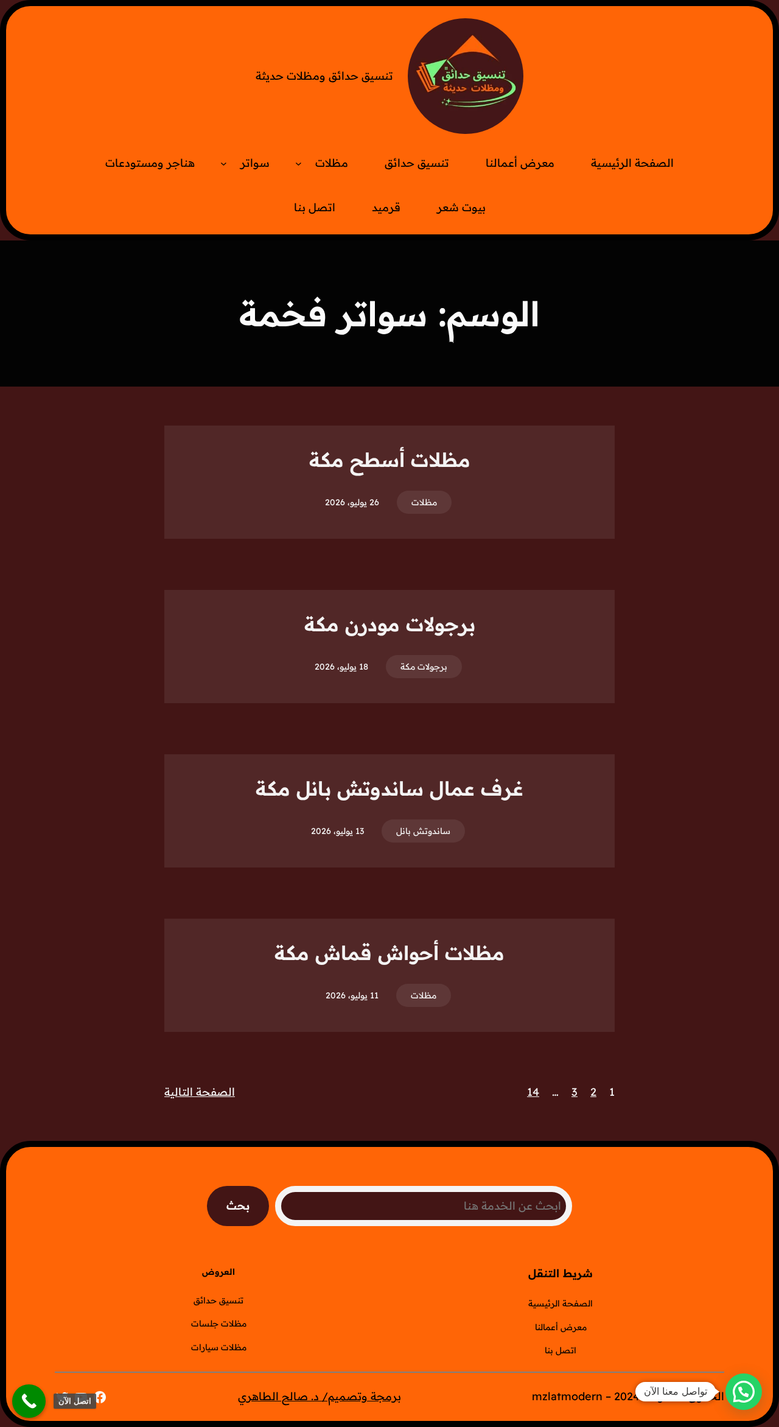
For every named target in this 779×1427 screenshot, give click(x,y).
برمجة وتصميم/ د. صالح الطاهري (319, 1396)
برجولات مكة (423, 666)
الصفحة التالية (199, 1092)
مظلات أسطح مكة (389, 459)
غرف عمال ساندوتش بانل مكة (389, 788)
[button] (743, 1391)
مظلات (424, 502)
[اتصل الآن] (29, 1401)
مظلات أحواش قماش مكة (389, 953)
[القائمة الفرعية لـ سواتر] (223, 163)
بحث (238, 1206)
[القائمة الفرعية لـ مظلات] (298, 163)
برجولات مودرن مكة (389, 624)
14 (533, 1092)
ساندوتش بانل (423, 831)
